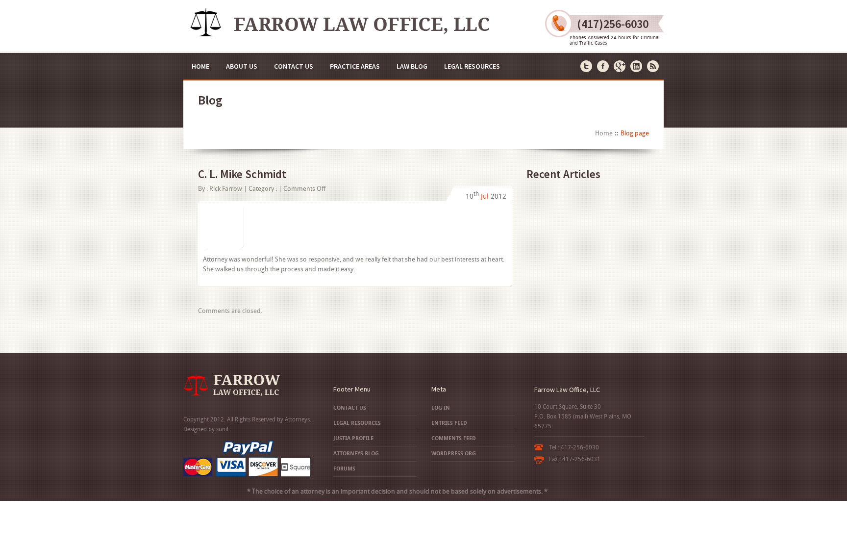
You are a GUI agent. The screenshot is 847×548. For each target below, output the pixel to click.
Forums (344, 469)
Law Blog (412, 66)
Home (200, 66)
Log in (440, 408)
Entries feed (449, 423)
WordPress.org (453, 453)
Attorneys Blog (356, 453)
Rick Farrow (225, 188)
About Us (241, 66)
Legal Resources (472, 66)
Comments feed (453, 438)
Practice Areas (355, 66)
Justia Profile (353, 438)
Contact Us (293, 66)
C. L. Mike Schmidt (242, 174)
